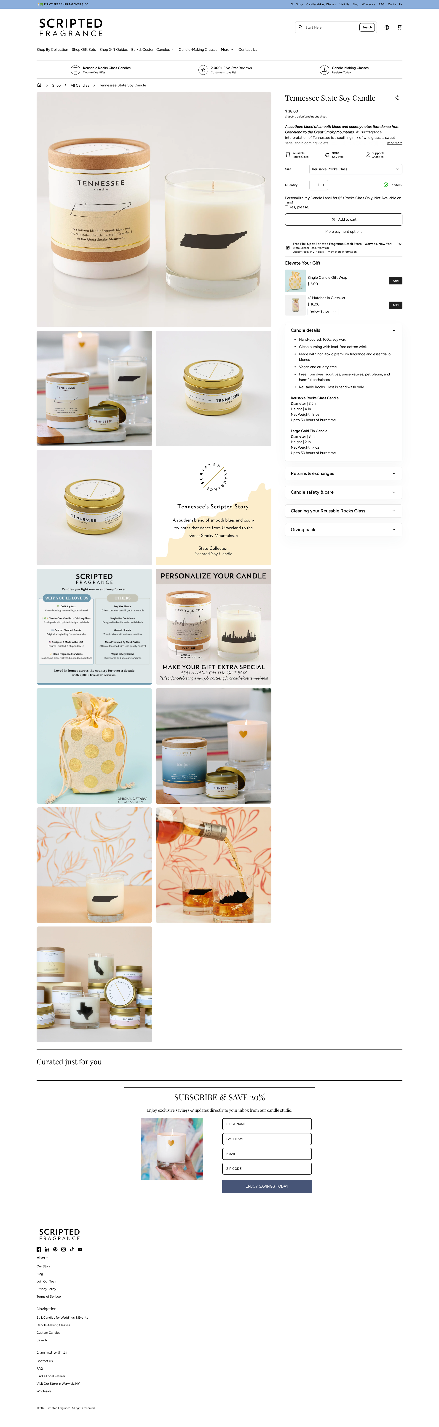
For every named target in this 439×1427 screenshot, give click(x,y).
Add (396, 281)
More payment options (343, 231)
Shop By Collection (52, 49)
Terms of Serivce (49, 1296)
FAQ (381, 4)
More (227, 49)
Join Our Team (47, 1281)
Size (288, 169)
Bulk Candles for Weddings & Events (62, 1318)
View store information (342, 251)
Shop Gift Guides (113, 49)
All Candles (80, 85)
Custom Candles (48, 1333)
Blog (355, 4)
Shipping (290, 116)
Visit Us (344, 4)
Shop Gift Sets (84, 49)
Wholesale (368, 4)
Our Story (297, 4)
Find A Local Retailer (51, 1376)
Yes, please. (299, 207)
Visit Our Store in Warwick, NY (58, 1384)
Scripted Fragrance (58, 1408)
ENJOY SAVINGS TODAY (267, 1186)
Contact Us (395, 4)
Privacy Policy (46, 1289)
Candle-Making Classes (321, 4)
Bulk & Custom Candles (152, 49)
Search (367, 27)
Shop (56, 85)
